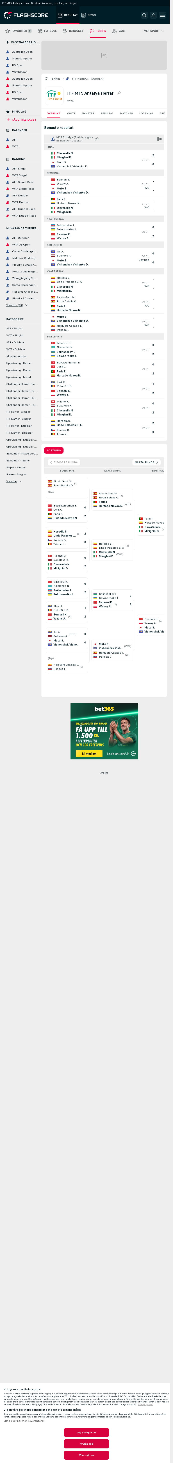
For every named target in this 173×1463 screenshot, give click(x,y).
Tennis (55, 78)
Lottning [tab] (54, 450)
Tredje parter (145, 1404)
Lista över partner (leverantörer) (24, 1420)
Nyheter (88, 113)
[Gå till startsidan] (29, 15)
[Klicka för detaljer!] (104, 160)
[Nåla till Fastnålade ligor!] (119, 93)
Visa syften (86, 1455)
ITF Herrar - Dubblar (88, 78)
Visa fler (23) (14, 305)
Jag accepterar (86, 1432)
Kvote (70, 113)
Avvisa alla (86, 1443)
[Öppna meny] (162, 15)
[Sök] (144, 15)
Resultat (107, 113)
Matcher (126, 113)
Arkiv (163, 113)
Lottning (146, 113)
